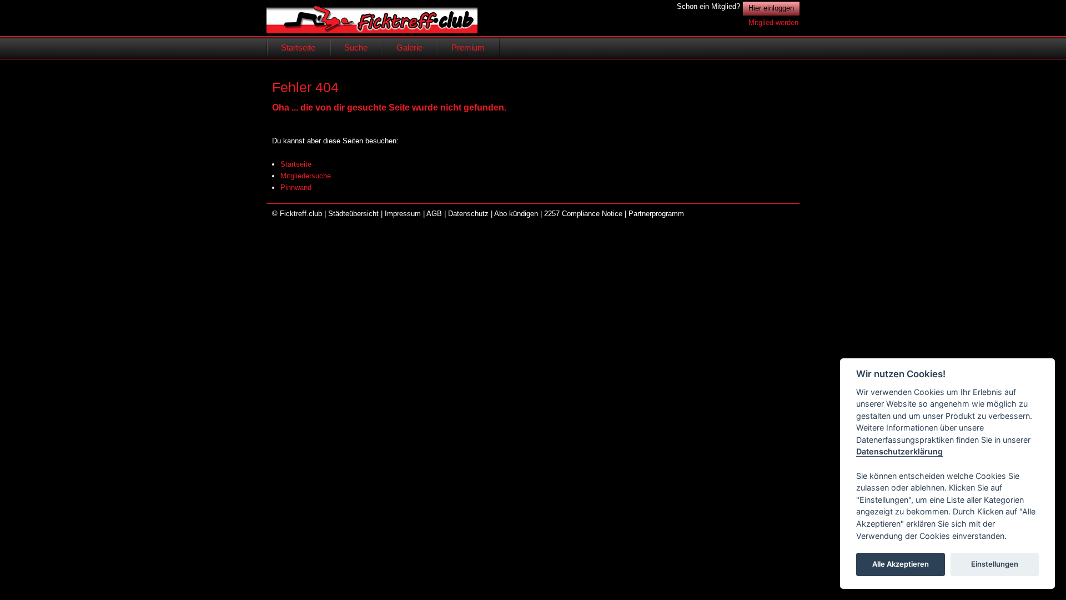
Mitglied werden (773, 22)
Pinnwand (295, 187)
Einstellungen (994, 564)
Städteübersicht (353, 213)
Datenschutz (468, 213)
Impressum (403, 213)
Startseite (295, 164)
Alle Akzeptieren (900, 564)
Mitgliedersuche (305, 176)
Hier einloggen (771, 8)
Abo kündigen (516, 213)
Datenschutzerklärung (899, 452)
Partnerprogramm (656, 213)
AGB (434, 213)
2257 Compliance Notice (583, 213)
